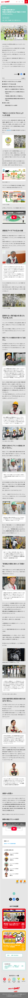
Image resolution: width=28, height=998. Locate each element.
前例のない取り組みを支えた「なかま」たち (13, 86)
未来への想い (7, 103)
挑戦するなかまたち (18, 20)
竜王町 (6, 20)
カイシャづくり (4, 982)
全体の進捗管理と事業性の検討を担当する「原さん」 (15, 99)
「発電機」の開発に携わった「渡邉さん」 (14, 96)
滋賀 (3, 20)
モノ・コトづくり (6, 17)
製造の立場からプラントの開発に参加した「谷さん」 (14, 92)
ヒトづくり (9, 982)
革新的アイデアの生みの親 (10, 84)
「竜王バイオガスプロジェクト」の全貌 (12, 81)
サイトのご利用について (20, 994)
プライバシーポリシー (7, 994)
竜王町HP (9, 130)
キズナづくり (19, 982)
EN (19, 1)
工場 (13, 20)
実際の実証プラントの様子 (11, 105)
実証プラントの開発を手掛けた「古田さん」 (14, 89)
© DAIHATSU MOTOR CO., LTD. (14, 996)
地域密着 (9, 20)
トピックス (23, 981)
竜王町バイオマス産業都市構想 (10, 843)
